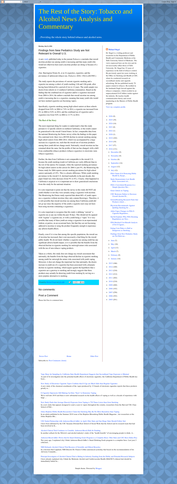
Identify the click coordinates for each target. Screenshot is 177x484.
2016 (111, 149)
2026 (111, 116)
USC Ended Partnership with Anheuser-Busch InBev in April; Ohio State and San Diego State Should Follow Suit (83, 421)
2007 (111, 292)
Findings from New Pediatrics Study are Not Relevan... (124, 235)
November (115, 155)
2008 (111, 288)
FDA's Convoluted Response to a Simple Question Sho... (123, 186)
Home (69, 356)
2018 (111, 141)
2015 (111, 263)
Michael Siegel (114, 49)
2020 (111, 134)
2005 (111, 299)
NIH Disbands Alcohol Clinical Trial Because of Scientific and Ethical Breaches (71, 447)
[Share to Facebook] (81, 282)
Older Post (94, 356)
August (114, 166)
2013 (111, 270)
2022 (111, 130)
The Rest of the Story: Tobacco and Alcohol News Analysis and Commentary (85, 19)
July (113, 170)
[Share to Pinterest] (83, 282)
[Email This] (74, 282)
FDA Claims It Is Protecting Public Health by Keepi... (123, 174)
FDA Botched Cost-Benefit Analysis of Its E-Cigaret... (124, 223)
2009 (111, 285)
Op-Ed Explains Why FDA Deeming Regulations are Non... (124, 217)
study (46, 59)
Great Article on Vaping (119, 190)
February (114, 255)
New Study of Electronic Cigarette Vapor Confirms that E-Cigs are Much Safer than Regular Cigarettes (79, 383)
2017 (111, 145)
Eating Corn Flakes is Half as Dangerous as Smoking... (121, 229)
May (113, 244)
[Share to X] (78, 282)
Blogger (99, 468)
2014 (111, 267)
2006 (111, 296)
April (113, 247)
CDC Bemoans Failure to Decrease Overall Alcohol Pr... (124, 195)
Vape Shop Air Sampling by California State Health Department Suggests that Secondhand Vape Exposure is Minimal (85, 374)
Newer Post (43, 356)
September (115, 163)
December (115, 152)
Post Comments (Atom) (57, 360)
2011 (111, 277)
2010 (111, 281)
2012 (111, 274)
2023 (111, 127)
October (114, 159)
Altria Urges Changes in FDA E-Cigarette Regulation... (123, 212)
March (113, 251)
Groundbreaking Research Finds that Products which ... (124, 200)
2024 (111, 123)
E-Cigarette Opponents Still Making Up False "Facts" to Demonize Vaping (68, 393)
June (113, 240)
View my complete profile (115, 107)
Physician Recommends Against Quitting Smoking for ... (123, 206)
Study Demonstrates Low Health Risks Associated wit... (123, 180)
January (114, 258)
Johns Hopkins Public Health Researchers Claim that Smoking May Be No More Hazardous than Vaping (80, 411)
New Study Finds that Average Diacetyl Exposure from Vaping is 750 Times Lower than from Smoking (79, 402)
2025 (111, 120)
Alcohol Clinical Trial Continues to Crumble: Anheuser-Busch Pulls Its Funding (70, 430)
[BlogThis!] (76, 282)
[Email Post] (69, 282)
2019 (111, 138)
